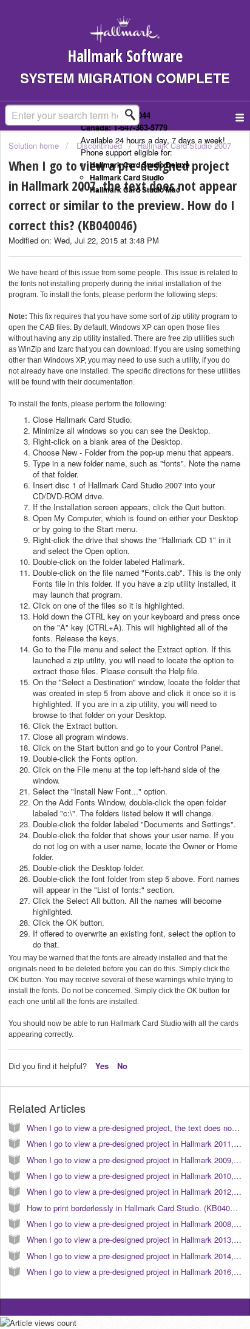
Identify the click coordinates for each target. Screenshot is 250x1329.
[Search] (133, 115)
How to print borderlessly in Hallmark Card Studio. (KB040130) (136, 1208)
